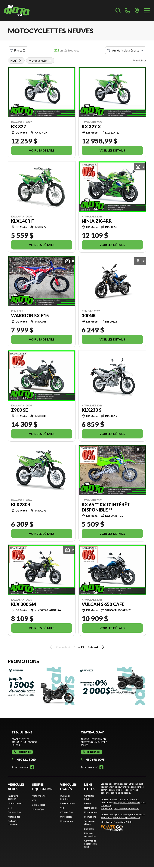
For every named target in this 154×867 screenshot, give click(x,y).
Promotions (90, 816)
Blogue (87, 803)
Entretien (89, 828)
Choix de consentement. (126, 808)
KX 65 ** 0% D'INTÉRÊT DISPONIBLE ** (106, 507)
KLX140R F (22, 221)
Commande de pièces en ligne (90, 843)
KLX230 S (91, 410)
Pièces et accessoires (90, 835)
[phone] (127, 10)
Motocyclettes (15, 803)
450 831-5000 (26, 759)
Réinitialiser (139, 60)
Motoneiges (14, 816)
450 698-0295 (95, 759)
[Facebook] (32, 767)
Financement (67, 821)
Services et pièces (89, 823)
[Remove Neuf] (20, 60)
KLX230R (20, 504)
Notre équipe (90, 807)
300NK (89, 315)
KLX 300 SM (23, 604)
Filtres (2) (20, 50)
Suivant (93, 647)
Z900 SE (19, 410)
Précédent (63, 647)
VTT (10, 807)
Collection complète (13, 823)
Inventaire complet (13, 797)
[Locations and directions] (136, 10)
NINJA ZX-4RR (97, 221)
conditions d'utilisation (106, 807)
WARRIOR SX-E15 (30, 315)
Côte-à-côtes (14, 812)
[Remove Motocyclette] (50, 60)
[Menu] (147, 10)
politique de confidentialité (126, 802)
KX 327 (18, 126)
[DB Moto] (16, 10)
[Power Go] (123, 828)
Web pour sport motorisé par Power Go (120, 817)
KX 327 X (91, 126)
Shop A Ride (126, 822)
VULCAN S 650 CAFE (103, 604)
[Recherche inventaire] (118, 10)
